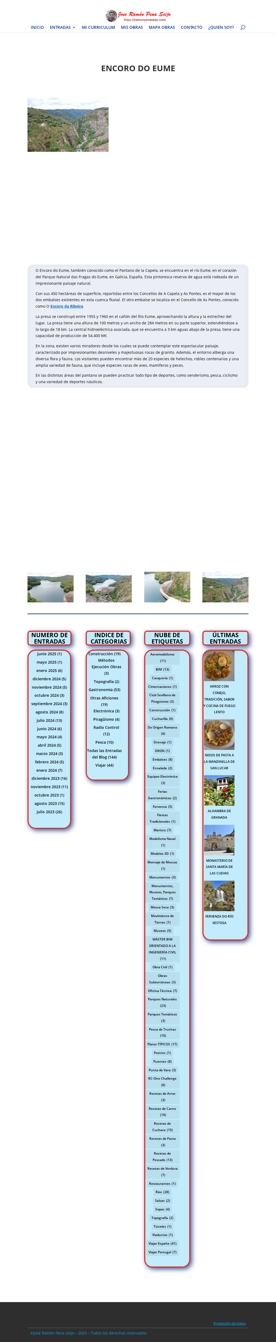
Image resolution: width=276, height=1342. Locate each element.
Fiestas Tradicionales (162, 818)
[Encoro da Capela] (68, 151)
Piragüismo (103, 719)
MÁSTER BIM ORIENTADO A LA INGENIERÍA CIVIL (162, 949)
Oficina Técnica (162, 991)
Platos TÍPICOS (162, 1044)
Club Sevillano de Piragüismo (162, 698)
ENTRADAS (60, 27)
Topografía (104, 681)
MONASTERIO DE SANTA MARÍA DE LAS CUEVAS (219, 867)
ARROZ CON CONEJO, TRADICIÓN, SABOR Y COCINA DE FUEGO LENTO (219, 699)
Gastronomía (101, 689)
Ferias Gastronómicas (162, 794)
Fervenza (162, 806)
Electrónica (104, 710)
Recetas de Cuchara (162, 1126)
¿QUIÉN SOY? (221, 27)
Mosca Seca (162, 907)
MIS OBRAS (132, 27)
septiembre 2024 (46, 703)
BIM (162, 669)
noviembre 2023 (45, 786)
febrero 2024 (46, 761)
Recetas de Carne (162, 1111)
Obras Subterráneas (162, 978)
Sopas (162, 1209)
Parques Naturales (162, 1002)
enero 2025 (46, 670)
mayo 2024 (47, 736)
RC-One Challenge (162, 1081)
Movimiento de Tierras (162, 919)
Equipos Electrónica (162, 779)
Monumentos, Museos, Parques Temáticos (162, 892)
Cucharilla (162, 718)
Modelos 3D (162, 853)
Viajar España (163, 1243)
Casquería (162, 678)
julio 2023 (45, 811)
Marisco (162, 830)
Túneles (162, 1226)
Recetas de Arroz (162, 1096)
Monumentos (162, 877)
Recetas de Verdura (162, 1171)
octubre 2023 (46, 795)
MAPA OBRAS (162, 27)
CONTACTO (191, 27)
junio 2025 (46, 653)
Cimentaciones (162, 686)
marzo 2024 (46, 753)
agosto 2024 (47, 712)
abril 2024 (47, 745)
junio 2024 (46, 728)
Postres (162, 1053)
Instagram (208, 4)
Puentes (162, 1061)
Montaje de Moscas (162, 865)
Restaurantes (162, 1183)
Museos (162, 930)
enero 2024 (46, 770)
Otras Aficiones (104, 698)
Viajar (100, 765)
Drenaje (162, 742)
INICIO (37, 27)
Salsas (162, 1200)
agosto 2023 (45, 803)
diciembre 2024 (47, 678)
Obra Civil (162, 967)
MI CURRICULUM (98, 27)
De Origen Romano (162, 730)
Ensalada (162, 768)
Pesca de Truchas (162, 1032)
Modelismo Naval (162, 841)
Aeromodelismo (162, 657)
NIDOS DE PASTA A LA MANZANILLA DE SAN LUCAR (219, 761)
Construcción (100, 653)
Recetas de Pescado (162, 1156)
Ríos (162, 1192)
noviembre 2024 (46, 687)
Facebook (173, 4)
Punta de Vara (162, 1070)
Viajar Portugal (163, 1252)
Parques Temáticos (162, 1017)
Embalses (162, 759)
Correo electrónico (234, 4)
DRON (162, 751)
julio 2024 (45, 720)
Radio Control (106, 727)
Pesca (100, 742)
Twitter (190, 4)
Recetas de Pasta (162, 1141)
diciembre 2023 (46, 778)
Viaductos (162, 1235)
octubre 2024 (46, 695)
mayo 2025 (47, 662)
